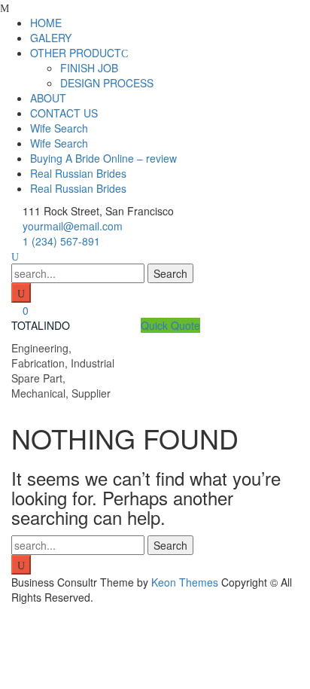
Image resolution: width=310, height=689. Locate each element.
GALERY (50, 37)
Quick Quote (170, 325)
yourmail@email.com (73, 225)
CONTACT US (64, 112)
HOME (46, 22)
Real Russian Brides (78, 173)
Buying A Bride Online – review (103, 158)
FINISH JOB (89, 67)
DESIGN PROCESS (106, 82)
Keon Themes (184, 582)
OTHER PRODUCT (75, 52)
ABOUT (48, 97)
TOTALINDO (40, 325)
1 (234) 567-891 (61, 240)
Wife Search (59, 128)
